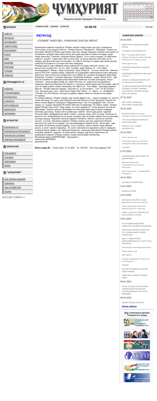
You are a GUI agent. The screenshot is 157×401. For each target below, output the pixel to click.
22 (147, 15)
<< (133, 3)
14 (143, 12)
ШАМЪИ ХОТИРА (129, 191)
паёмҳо (8, 89)
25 (130, 17)
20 (138, 15)
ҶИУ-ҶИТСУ (127, 255)
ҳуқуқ (7, 55)
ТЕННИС (125, 265)
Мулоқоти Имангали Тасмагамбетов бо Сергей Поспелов (133, 164)
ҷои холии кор (12, 187)
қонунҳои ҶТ (11, 127)
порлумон (10, 162)
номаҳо (8, 75)
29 (147, 17)
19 (134, 15)
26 (134, 17)
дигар (7, 166)
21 (143, 15)
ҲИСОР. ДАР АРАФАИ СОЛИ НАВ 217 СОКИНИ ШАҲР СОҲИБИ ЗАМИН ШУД (135, 232)
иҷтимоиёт (10, 42)
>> (144, 3)
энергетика (10, 46)
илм (6, 59)
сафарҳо (9, 101)
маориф (8, 63)
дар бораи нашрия (14, 179)
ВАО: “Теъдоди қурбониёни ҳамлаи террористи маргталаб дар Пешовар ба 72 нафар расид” (136, 57)
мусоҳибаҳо (11, 105)
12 (134, 12)
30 (151, 17)
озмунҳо (9, 183)
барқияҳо (9, 114)
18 (130, 15)
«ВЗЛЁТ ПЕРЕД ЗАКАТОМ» (133, 302)
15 (147, 12)
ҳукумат (8, 157)
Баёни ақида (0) (42, 148)
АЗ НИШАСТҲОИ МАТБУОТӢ (134, 51)
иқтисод (9, 38)
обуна (7, 192)
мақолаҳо (10, 109)
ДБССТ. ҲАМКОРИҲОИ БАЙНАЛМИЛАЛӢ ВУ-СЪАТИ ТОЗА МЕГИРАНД (136, 241)
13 (138, 12)
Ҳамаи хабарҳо (129, 306)
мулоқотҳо (10, 97)
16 (151, 12)
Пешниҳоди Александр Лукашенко (136, 247)
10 (125, 12)
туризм (8, 71)
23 (151, 15)
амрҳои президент (15, 140)
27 (138, 17)
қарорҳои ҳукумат (14, 135)
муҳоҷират (10, 50)
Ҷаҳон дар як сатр (129, 63)
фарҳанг (9, 67)
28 (143, 17)
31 (125, 20)
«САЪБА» (126, 147)
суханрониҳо (12, 93)
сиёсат (8, 34)
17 (125, 15)
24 (125, 17)
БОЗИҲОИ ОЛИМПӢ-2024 (132, 182)
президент (10, 153)
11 (130, 12)
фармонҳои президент (17, 131)
